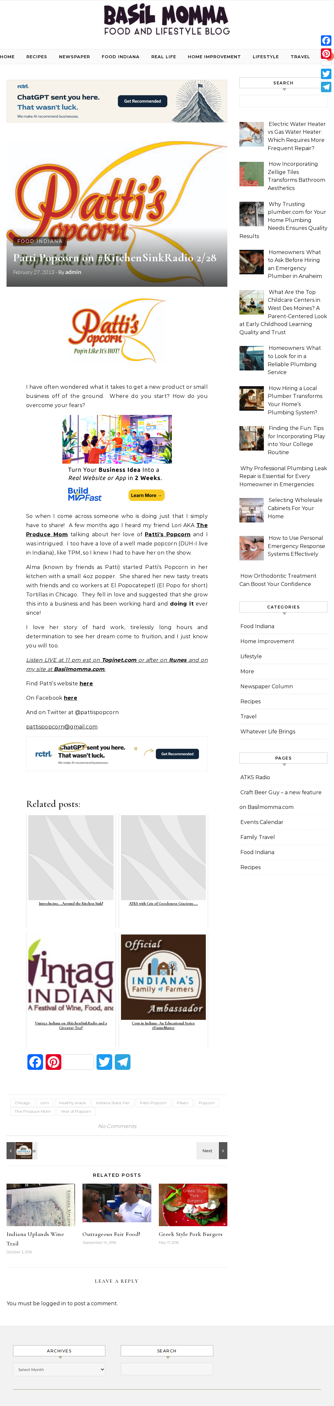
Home (7, 56)
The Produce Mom (33, 1111)
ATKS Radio (255, 777)
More (247, 671)
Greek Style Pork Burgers (191, 1234)
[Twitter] (326, 73)
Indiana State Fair (113, 1102)
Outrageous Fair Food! (112, 1234)
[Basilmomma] (167, 22)
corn (44, 1102)
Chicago (22, 1102)
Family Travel (257, 837)
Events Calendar (261, 822)
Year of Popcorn (76, 1111)
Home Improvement (214, 56)
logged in (53, 1303)
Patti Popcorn (153, 1102)
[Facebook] (326, 40)
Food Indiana (121, 56)
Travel (300, 56)
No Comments (117, 1126)
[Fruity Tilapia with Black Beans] (212, 1150)
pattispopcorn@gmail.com (62, 727)
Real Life (163, 56)
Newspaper (74, 56)
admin (73, 271)
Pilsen (183, 1102)
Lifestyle (266, 56)
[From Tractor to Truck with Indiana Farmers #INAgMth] (21, 1150)
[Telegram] (326, 87)
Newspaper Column (266, 686)
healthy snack (72, 1102)
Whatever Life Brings (267, 732)
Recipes (36, 56)
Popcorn (207, 1102)
